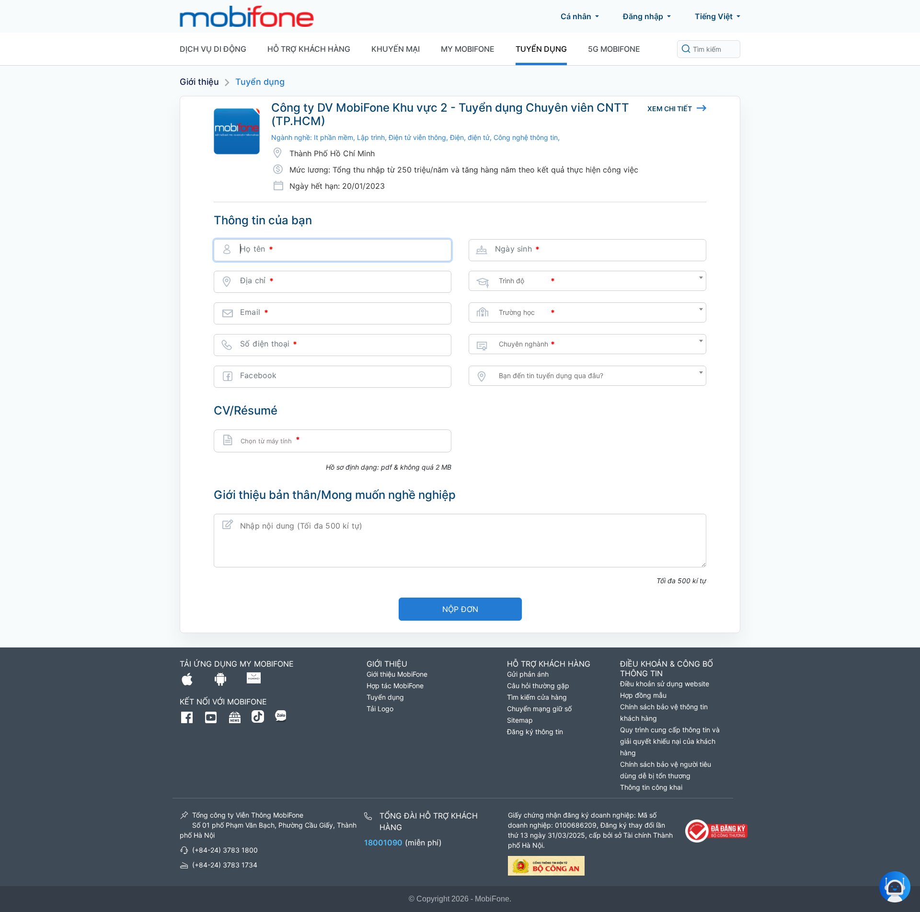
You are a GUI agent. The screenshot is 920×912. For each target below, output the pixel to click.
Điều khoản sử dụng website (664, 684)
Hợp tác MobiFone (395, 685)
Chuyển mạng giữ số (539, 708)
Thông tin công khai (651, 787)
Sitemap (520, 720)
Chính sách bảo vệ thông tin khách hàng (664, 712)
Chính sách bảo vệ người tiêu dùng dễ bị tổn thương (665, 770)
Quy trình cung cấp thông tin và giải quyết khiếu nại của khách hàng (670, 741)
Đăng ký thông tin (535, 731)
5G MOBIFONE (614, 49)
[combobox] (587, 281)
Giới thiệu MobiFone (397, 674)
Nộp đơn (460, 609)
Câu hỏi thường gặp (538, 685)
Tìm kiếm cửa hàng (537, 697)
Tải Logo (380, 708)
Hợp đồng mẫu (643, 695)
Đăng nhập (643, 16)
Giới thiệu (199, 82)
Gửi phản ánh (528, 674)
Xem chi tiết (669, 108)
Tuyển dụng (541, 49)
